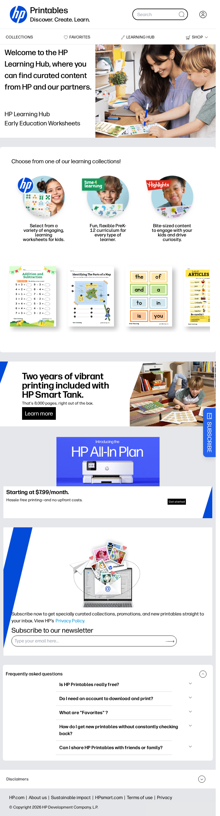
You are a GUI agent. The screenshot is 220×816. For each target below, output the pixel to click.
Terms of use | (142, 797)
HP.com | (19, 797)
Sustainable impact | (73, 797)
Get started (177, 502)
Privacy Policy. (70, 620)
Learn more (39, 413)
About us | (40, 797)
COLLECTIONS (19, 37)
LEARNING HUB (140, 37)
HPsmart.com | (111, 797)
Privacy (164, 797)
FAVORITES (79, 37)
